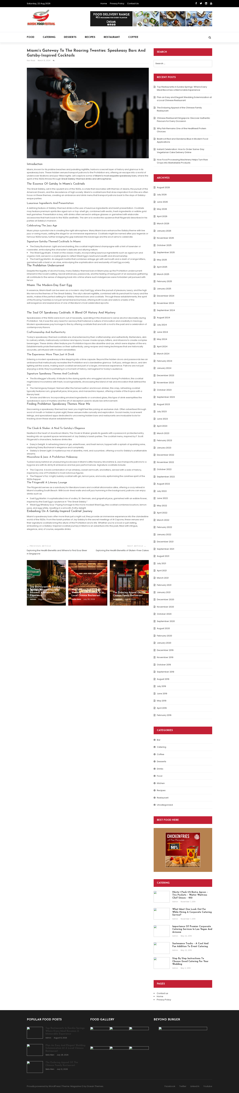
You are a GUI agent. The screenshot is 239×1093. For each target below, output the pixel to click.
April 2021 (162, 570)
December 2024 (165, 295)
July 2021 (161, 563)
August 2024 (163, 317)
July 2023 (162, 411)
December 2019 (165, 650)
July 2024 (162, 324)
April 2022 (162, 512)
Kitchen (161, 783)
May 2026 (162, 209)
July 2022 (162, 491)
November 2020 (165, 606)
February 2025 (164, 281)
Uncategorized (165, 804)
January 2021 (164, 592)
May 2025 (162, 259)
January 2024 (164, 368)
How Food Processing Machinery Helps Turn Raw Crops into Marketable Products (182, 161)
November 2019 (165, 657)
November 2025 (165, 237)
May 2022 (162, 505)
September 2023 (166, 397)
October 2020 (164, 613)
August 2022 (163, 483)
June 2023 (162, 418)
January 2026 (164, 230)
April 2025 (162, 266)
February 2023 (164, 440)
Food (30, 37)
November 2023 (165, 382)
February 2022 (164, 527)
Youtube (207, 1086)
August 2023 (163, 404)
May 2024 (162, 339)
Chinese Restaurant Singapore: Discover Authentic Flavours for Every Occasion (183, 119)
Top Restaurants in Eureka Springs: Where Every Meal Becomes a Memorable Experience (182, 88)
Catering (49, 37)
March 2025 (163, 274)
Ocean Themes (95, 1086)
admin (33, 599)
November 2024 (165, 303)
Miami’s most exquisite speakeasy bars (116, 175)
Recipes (90, 37)
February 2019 (164, 715)
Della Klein (76, 599)
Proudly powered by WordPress (43, 1086)
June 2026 (162, 201)
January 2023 (164, 447)
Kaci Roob (31, 60)
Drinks (160, 768)
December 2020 (165, 599)
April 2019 (162, 708)
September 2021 (165, 548)
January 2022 (164, 534)
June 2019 (162, 693)
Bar (158, 739)
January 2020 (164, 642)
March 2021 (163, 577)
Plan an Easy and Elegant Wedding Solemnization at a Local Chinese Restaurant (184, 99)
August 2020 (163, 628)
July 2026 (162, 194)
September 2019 (165, 671)
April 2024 (162, 346)
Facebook (170, 1086)
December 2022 (165, 454)
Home (103, 3)
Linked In (194, 1086)
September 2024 (166, 310)
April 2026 (162, 216)
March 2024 (163, 353)
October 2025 (164, 245)
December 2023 (165, 375)
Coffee (133, 37)
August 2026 (163, 187)
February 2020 (164, 635)
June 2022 (162, 498)
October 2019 (164, 664)
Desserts (70, 37)
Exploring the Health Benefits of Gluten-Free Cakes (122, 550)
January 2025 (164, 288)
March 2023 (163, 433)
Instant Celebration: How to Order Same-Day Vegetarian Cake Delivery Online (180, 151)
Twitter (182, 1086)
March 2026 (163, 223)
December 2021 (165, 541)
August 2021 (163, 556)
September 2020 (166, 621)
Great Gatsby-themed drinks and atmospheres (86, 178)
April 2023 (162, 425)
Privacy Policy (117, 3)
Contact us (133, 3)
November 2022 (165, 462)
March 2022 (163, 520)
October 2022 (164, 469)
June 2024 (162, 332)
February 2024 (164, 360)
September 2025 (166, 252)
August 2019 (163, 679)
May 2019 (161, 700)
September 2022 (166, 476)
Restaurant (112, 37)
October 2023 (164, 389)
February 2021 (164, 585)
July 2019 (161, 686)
